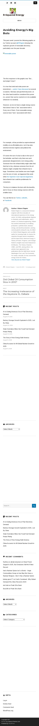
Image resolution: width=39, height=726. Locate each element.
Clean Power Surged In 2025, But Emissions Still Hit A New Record (18, 564)
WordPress (11, 723)
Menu (19, 20)
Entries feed (7, 704)
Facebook (8, 200)
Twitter (18, 198)
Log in (5, 700)
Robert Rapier (10, 267)
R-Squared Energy (13, 15)
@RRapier (20, 43)
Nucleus (3, 721)
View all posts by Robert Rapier (20, 260)
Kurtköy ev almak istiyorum (12, 562)
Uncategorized (30, 267)
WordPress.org (8, 710)
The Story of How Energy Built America (16, 337)
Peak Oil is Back (16, 585)
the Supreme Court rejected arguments (20, 177)
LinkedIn (24, 198)
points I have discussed (21, 89)
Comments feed (8, 707)
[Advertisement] (19, 128)
